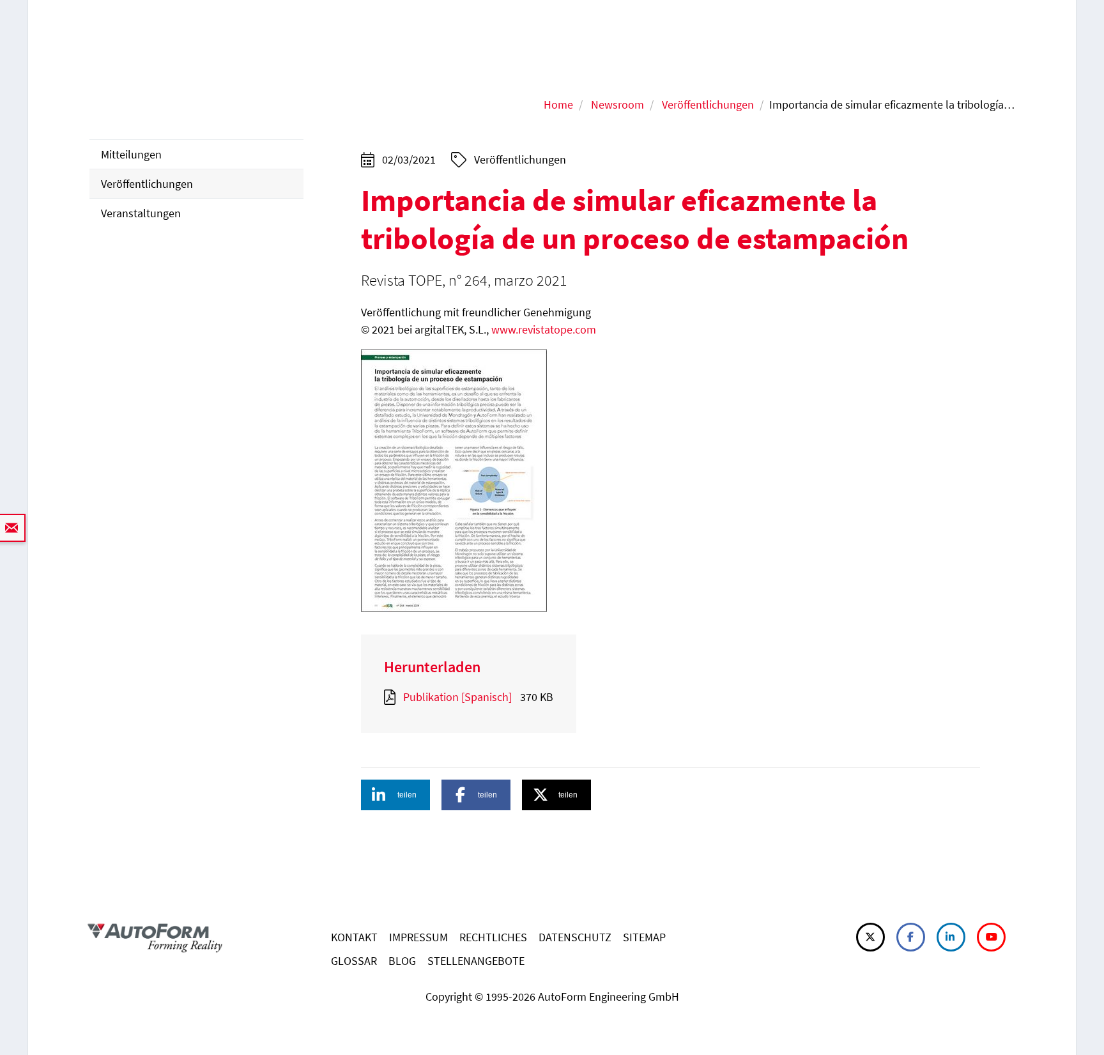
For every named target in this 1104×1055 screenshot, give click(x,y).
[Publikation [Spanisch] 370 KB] (392, 696)
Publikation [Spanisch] (457, 696)
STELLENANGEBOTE (476, 960)
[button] (395, 795)
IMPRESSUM (418, 937)
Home (558, 104)
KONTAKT (354, 937)
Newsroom (617, 104)
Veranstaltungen (141, 213)
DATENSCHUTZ (575, 937)
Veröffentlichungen (708, 104)
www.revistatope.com (543, 329)
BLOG (402, 960)
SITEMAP (644, 937)
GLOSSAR (354, 960)
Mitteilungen (131, 154)
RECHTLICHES (493, 937)
